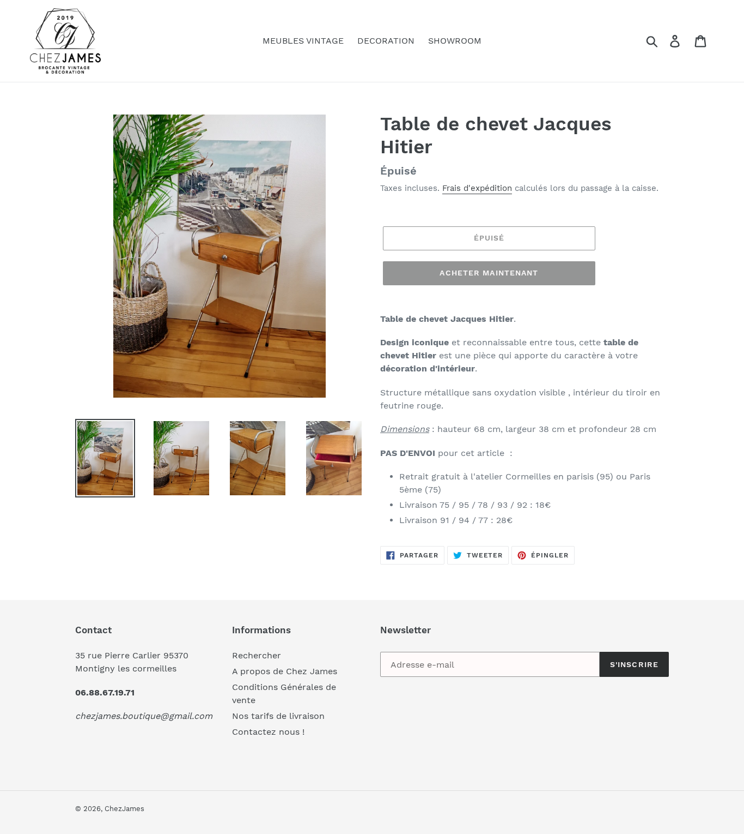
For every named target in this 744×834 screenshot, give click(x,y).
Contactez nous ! (268, 732)
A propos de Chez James (284, 671)
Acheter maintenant (489, 272)
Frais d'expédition (477, 188)
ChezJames (124, 809)
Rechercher (256, 655)
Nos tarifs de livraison (278, 716)
